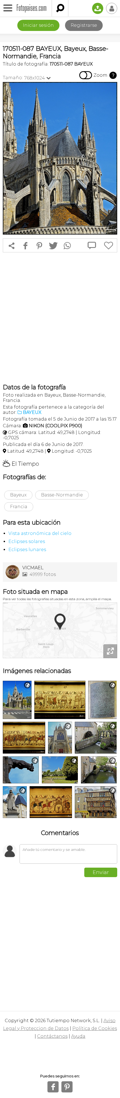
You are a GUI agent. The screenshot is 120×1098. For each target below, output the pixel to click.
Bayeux (18, 495)
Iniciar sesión (38, 25)
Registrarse (84, 25)
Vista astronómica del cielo (39, 533)
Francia (18, 506)
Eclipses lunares (27, 549)
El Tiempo (21, 463)
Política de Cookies (94, 1028)
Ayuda (78, 1036)
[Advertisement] (60, 318)
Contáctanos (52, 1036)
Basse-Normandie (62, 495)
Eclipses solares (26, 541)
